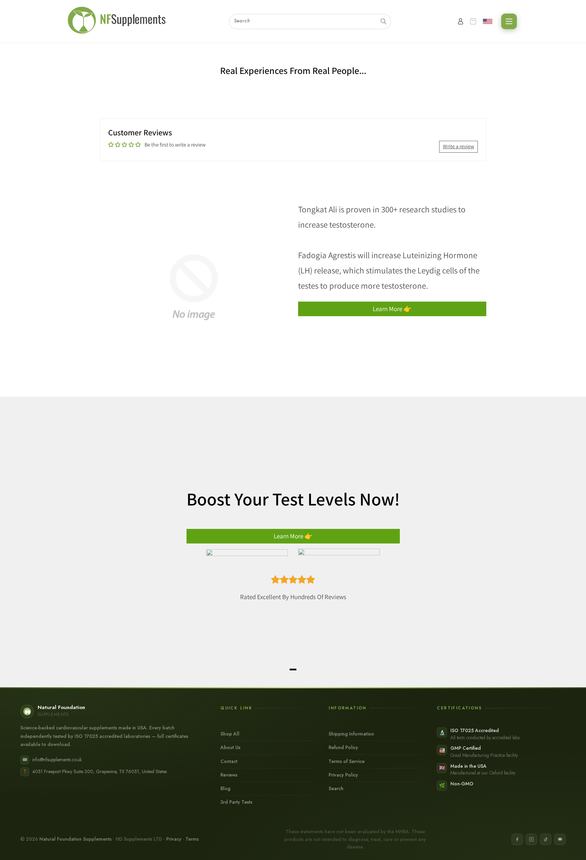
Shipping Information (351, 733)
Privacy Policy (343, 774)
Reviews (228, 774)
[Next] (473, 542)
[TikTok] (545, 839)
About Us (230, 747)
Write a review (458, 146)
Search (336, 788)
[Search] (383, 21)
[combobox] (310, 21)
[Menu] (509, 21)
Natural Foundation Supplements (75, 839)
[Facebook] (517, 839)
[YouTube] (560, 839)
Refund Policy (343, 747)
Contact (228, 761)
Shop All (229, 733)
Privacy (173, 839)
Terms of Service (347, 761)
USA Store (489, 21)
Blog (225, 788)
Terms (192, 839)
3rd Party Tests (236, 802)
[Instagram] (531, 839)
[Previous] (113, 542)
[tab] (293, 669)
